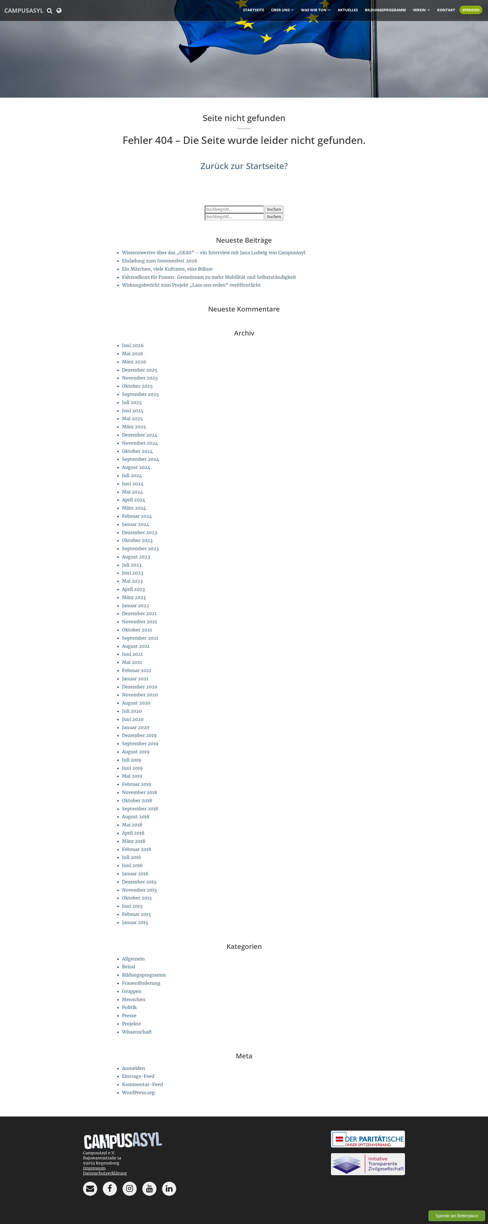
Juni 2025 (132, 410)
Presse (129, 1015)
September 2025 (140, 394)
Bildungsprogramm (385, 9)
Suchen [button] (274, 209)
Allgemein (133, 959)
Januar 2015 (135, 922)
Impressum (94, 1168)
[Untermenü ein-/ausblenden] (292, 10)
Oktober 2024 (137, 451)
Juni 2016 (132, 865)
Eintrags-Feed (138, 1076)
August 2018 (135, 816)
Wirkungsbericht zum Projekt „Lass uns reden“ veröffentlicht (191, 285)
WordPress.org (138, 1092)
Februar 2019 (136, 784)
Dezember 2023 (139, 532)
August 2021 (135, 646)
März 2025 (134, 426)
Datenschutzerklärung (105, 1173)
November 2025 (140, 378)
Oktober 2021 (137, 630)
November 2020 (140, 694)
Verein (419, 9)
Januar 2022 (135, 605)
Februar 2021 (136, 670)
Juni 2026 (133, 345)
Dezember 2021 (139, 613)
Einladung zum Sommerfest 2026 (159, 261)
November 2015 (139, 890)
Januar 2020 (135, 727)
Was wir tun (313, 9)
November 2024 (140, 443)
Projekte (131, 1023)
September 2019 (140, 743)
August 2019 (136, 751)
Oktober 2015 (137, 898)
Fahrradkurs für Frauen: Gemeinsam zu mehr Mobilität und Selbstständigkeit (209, 277)
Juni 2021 (132, 654)
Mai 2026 (132, 353)
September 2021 (140, 638)
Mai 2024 (132, 492)
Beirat (129, 966)
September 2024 (140, 459)
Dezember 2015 (139, 882)
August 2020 (136, 703)
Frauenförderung (141, 983)
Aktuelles (348, 9)
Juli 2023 (131, 565)
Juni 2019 (132, 768)
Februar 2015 (136, 914)
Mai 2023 (132, 581)
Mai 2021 (132, 662)
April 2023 (133, 589)
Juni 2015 (132, 906)
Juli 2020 (132, 711)
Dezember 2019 (139, 735)
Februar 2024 (137, 516)
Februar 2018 (136, 849)
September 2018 (140, 808)
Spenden (471, 9)
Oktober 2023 (137, 540)
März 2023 (134, 597)
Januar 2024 (135, 524)
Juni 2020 (132, 719)
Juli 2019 (131, 760)
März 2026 (134, 362)
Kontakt (446, 9)
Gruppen (131, 991)
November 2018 (139, 792)
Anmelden (133, 1068)
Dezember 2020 (139, 687)
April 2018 (133, 833)
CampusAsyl (23, 10)
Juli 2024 (132, 475)
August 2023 (136, 557)
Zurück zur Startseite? (244, 166)
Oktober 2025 (137, 386)
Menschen (133, 999)
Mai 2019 (132, 776)
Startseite (253, 9)
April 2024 (133, 500)
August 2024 (136, 467)
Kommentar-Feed (142, 1084)
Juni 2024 (132, 483)
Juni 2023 (132, 573)
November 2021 (139, 621)
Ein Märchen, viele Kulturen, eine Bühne (167, 269)
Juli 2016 (131, 857)
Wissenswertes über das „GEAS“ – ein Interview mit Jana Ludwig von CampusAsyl (213, 252)
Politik (129, 1007)
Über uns (280, 9)
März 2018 (133, 841)
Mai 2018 (132, 825)
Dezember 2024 (139, 435)
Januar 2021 (135, 678)
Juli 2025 (132, 402)
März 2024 (134, 508)
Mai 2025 (132, 418)
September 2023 (140, 548)
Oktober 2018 (137, 800)
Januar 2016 (135, 873)
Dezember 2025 (139, 370)
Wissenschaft (137, 1032)
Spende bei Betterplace (456, 1215)
